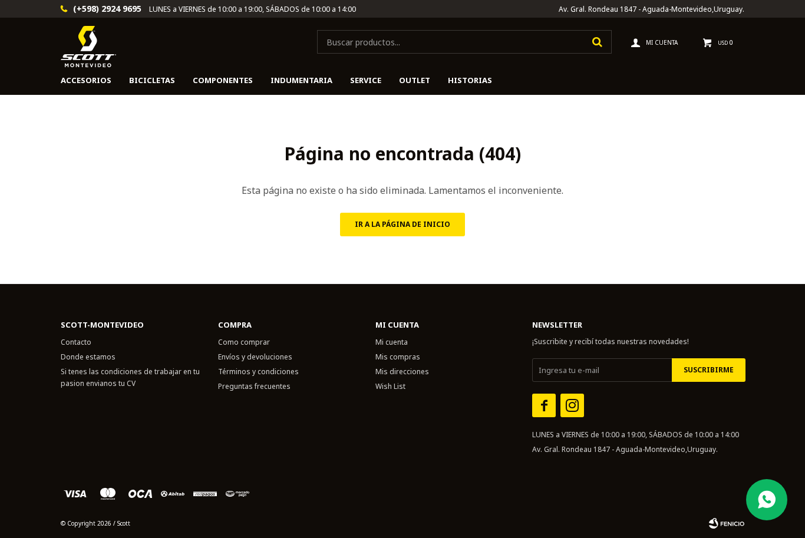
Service (365, 80)
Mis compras (397, 357)
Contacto (76, 342)
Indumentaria (301, 80)
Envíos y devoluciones (255, 357)
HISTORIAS (470, 80)
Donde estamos (88, 357)
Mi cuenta (391, 342)
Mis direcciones (402, 372)
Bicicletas (152, 80)
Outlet (414, 80)
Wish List (390, 386)
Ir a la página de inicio (402, 224)
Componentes (223, 80)
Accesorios (86, 80)
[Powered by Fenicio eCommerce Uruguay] (726, 523)
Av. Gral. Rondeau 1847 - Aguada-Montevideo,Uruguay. (651, 9)
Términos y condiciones (258, 372)
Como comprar (244, 342)
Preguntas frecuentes (254, 386)
